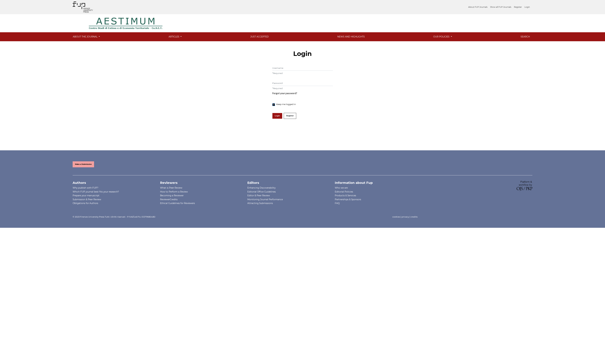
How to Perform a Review (174, 191)
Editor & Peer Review (258, 195)
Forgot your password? (284, 93)
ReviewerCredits (169, 199)
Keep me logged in (286, 104)
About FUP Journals (477, 7)
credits (414, 216)
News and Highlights (351, 36)
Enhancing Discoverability (261, 188)
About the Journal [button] (85, 36)
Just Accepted (259, 36)
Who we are (341, 188)
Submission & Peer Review (87, 199)
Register (518, 7)
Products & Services (345, 195)
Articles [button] (174, 36)
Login (527, 7)
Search (525, 36)
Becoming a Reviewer (172, 195)
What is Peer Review (171, 188)
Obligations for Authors (85, 203)
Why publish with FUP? (85, 188)
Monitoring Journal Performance (265, 199)
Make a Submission (83, 164)
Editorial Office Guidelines (261, 191)
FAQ (337, 203)
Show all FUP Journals (500, 7)
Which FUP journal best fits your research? (96, 191)
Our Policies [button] (441, 36)
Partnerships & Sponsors (348, 199)
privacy (405, 216)
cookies (396, 216)
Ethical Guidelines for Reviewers (177, 203)
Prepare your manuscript (86, 195)
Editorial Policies (344, 191)
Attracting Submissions (260, 203)
